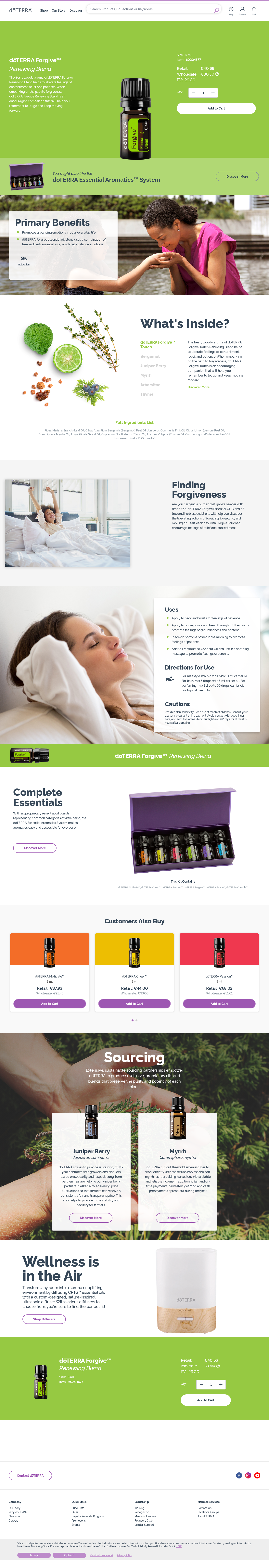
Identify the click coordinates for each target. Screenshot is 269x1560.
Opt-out (69, 1555)
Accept (34, 1555)
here (179, 1546)
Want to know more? (101, 1555)
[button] (133, 1020)
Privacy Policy (124, 1555)
